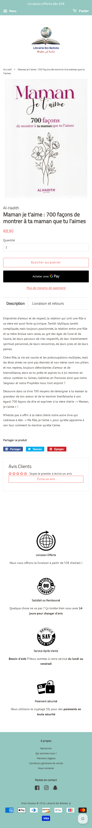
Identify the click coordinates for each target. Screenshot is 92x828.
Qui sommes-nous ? (46, 753)
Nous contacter (46, 768)
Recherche (46, 748)
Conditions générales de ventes (46, 763)
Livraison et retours (48, 303)
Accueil (7, 69)
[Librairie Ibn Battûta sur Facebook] (37, 788)
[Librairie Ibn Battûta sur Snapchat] (55, 788)
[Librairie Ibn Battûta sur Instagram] (46, 788)
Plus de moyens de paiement (46, 288)
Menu (12, 11)
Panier (83, 11)
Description (15, 303)
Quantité (9, 240)
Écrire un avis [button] (46, 479)
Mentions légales (46, 758)
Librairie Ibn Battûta (57, 803)
